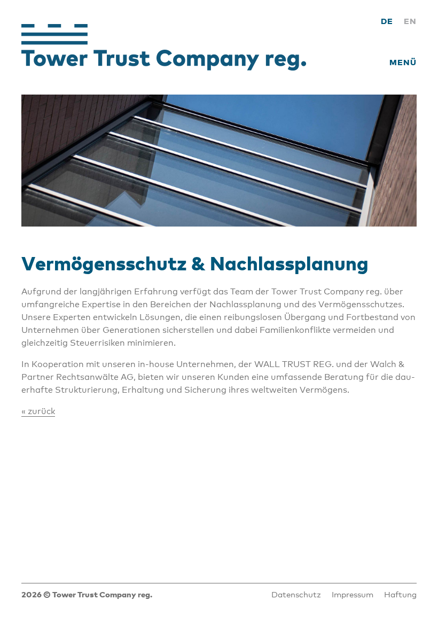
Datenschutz (296, 594)
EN (410, 21)
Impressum (352, 594)
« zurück (38, 411)
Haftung (400, 594)
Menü (403, 62)
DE (387, 21)
